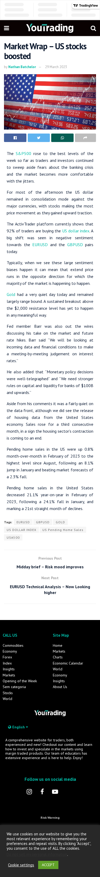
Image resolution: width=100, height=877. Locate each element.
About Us (60, 686)
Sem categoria (14, 686)
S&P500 (22, 153)
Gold (12, 294)
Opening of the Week (20, 681)
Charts (58, 657)
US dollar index (75, 230)
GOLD (60, 522)
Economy (10, 651)
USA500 (13, 537)
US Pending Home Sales (62, 530)
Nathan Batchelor (22, 67)
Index (7, 663)
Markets (9, 675)
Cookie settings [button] (21, 865)
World (7, 698)
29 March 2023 (56, 67)
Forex (7, 657)
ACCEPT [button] (48, 864)
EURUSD (40, 244)
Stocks (8, 692)
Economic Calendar (68, 663)
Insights (9, 669)
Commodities (13, 645)
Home (57, 645)
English (18, 727)
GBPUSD (75, 244)
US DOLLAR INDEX (21, 530)
